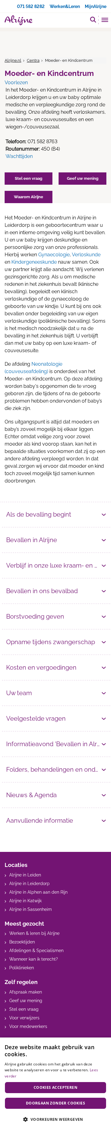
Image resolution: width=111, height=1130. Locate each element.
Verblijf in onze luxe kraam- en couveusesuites (56, 565)
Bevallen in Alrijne (31, 540)
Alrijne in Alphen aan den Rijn (38, 892)
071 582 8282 (31, 6)
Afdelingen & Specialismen (36, 950)
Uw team (19, 693)
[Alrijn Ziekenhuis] (18, 20)
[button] (55, 1119)
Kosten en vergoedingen (41, 667)
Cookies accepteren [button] (55, 1087)
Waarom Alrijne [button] (28, 197)
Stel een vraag (24, 1009)
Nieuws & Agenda (31, 795)
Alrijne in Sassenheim (30, 909)
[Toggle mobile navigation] (105, 20)
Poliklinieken (21, 967)
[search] (93, 19)
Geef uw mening (25, 1000)
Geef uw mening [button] (82, 178)
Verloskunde (86, 255)
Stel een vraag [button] (28, 178)
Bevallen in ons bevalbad (42, 591)
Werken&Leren (65, 6)
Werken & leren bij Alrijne (34, 933)
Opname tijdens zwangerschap (50, 642)
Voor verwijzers (24, 1017)
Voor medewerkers (28, 1026)
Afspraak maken (25, 992)
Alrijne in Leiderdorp (29, 883)
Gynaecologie (54, 255)
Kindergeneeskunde (34, 262)
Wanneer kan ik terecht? (33, 959)
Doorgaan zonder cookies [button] (55, 1103)
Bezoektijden (22, 941)
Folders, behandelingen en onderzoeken (56, 769)
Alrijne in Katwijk (25, 900)
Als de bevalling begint (38, 514)
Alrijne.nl (13, 60)
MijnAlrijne (95, 6)
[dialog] (55, 1083)
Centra (33, 60)
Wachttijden (19, 156)
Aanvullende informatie (39, 820)
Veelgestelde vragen (36, 718)
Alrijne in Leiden (25, 874)
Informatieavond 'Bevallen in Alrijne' (56, 744)
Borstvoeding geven (35, 616)
